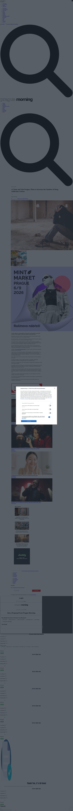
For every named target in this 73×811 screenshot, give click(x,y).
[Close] (55, 389)
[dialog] (36, 405)
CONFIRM (29, 421)
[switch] (49, 405)
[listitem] (36, 403)
